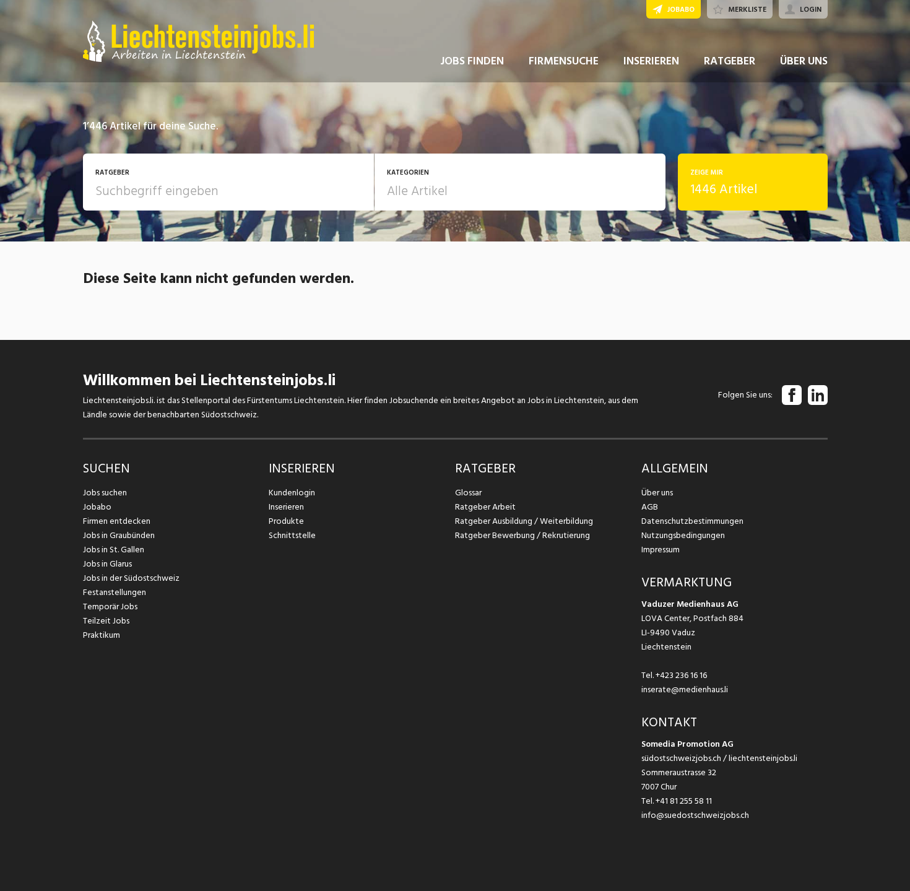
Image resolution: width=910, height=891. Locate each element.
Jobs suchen (105, 492)
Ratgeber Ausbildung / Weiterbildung (524, 521)
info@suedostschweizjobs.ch (695, 815)
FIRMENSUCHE (564, 61)
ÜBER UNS (804, 61)
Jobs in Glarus (107, 564)
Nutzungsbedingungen (683, 535)
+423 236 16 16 (681, 675)
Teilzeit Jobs (106, 621)
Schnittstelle (292, 535)
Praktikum (101, 635)
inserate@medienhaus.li (684, 689)
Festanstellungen (114, 592)
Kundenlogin (292, 492)
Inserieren (286, 507)
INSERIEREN (651, 61)
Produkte (286, 521)
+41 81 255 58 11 (684, 801)
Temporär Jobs (110, 606)
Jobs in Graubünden (119, 535)
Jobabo (97, 507)
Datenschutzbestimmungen (692, 521)
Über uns (657, 492)
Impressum (660, 549)
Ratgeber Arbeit (485, 507)
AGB (649, 507)
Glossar (468, 492)
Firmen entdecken (116, 521)
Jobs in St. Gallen (113, 549)
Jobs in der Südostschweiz (131, 578)
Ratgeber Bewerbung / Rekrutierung (522, 535)
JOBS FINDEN (472, 61)
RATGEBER (729, 61)
